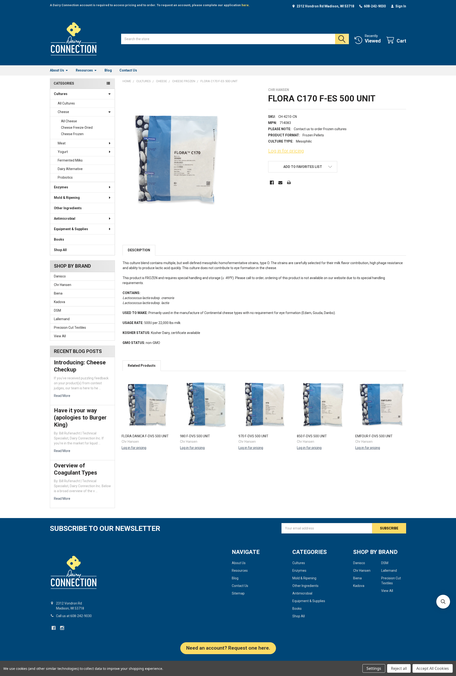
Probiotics (65, 177)
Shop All (60, 250)
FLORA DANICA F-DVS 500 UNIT (145, 436)
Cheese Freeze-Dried (77, 127)
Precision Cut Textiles (70, 327)
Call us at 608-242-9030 (74, 616)
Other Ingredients (68, 208)
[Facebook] (272, 182)
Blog (108, 70)
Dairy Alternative (70, 169)
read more (62, 396)
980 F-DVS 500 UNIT (195, 436)
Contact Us (128, 70)
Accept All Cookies (432, 668)
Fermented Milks (70, 160)
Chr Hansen (62, 285)
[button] (302, 166)
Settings (373, 668)
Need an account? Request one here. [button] (228, 648)
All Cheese (69, 121)
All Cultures (66, 103)
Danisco (60, 276)
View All (60, 336)
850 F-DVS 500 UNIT (312, 436)
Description (139, 250)
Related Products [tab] (142, 365)
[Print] (289, 182)
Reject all (399, 668)
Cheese (63, 112)
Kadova (59, 302)
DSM (57, 310)
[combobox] (235, 39)
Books (59, 239)
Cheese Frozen (72, 134)
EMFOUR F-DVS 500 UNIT (374, 436)
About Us (57, 70)
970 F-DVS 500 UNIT (253, 436)
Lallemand (62, 319)
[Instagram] (62, 628)
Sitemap (238, 593)
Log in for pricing (286, 151)
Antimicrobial (64, 218)
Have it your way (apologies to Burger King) (80, 417)
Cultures (60, 94)
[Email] (280, 182)
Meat (62, 143)
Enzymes (61, 187)
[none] (176, 159)
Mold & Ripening (67, 198)
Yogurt (63, 152)
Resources (84, 70)
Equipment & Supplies (71, 229)
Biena (58, 293)
